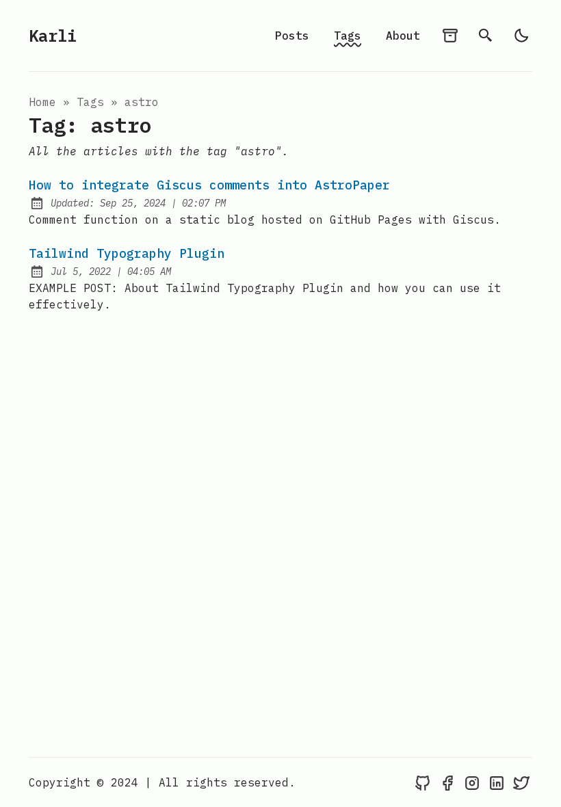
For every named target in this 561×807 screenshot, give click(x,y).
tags (90, 102)
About (403, 35)
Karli (53, 36)
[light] (521, 36)
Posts (292, 35)
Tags (347, 35)
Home (42, 102)
